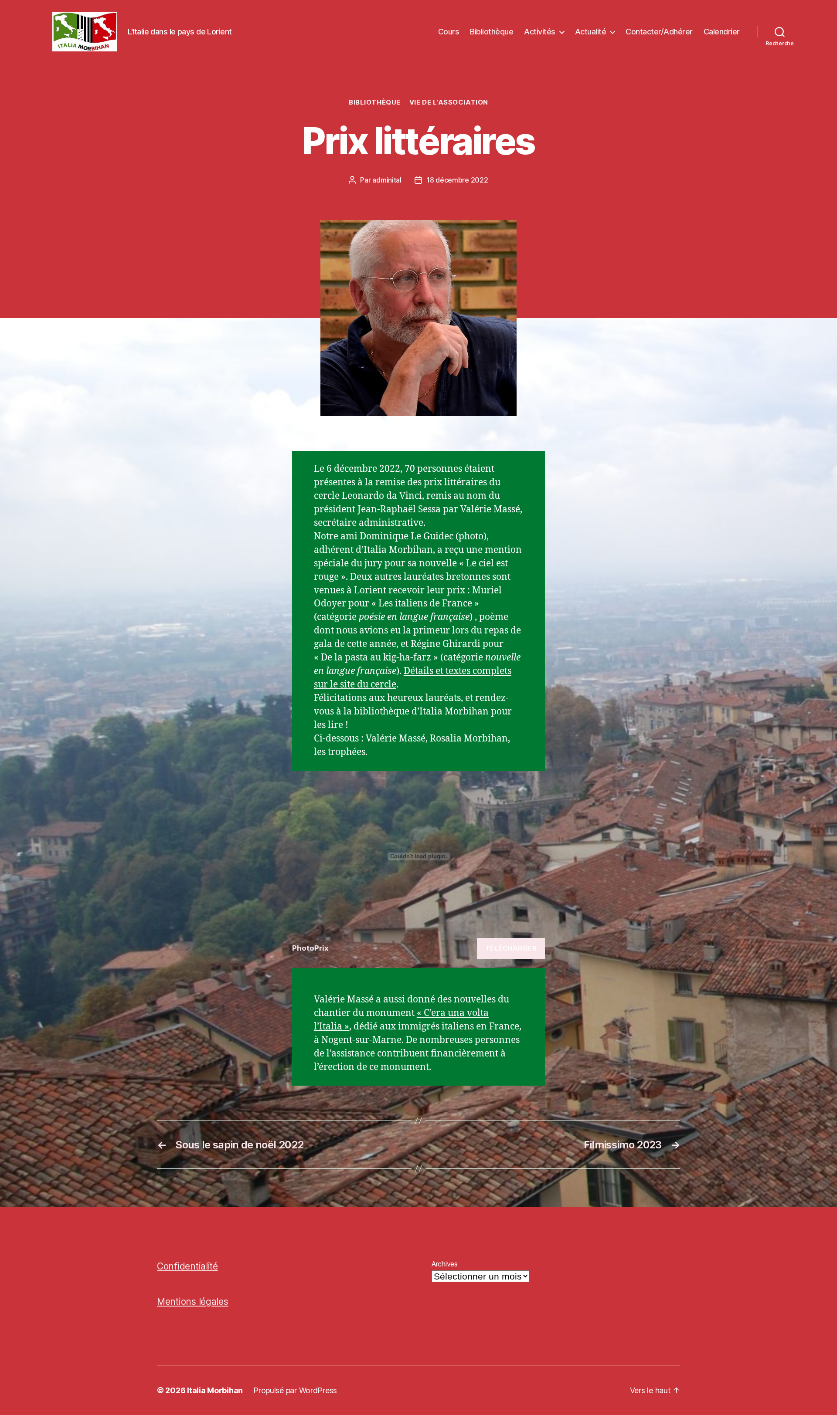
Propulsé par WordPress (295, 1390)
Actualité (590, 31)
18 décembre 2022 (457, 180)
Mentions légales (192, 1301)
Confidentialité (187, 1266)
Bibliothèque (491, 31)
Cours (448, 31)
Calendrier (722, 31)
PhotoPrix (310, 948)
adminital (386, 180)
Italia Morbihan (215, 1390)
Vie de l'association (448, 102)
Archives (445, 1263)
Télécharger (511, 948)
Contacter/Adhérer (659, 31)
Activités (539, 31)
